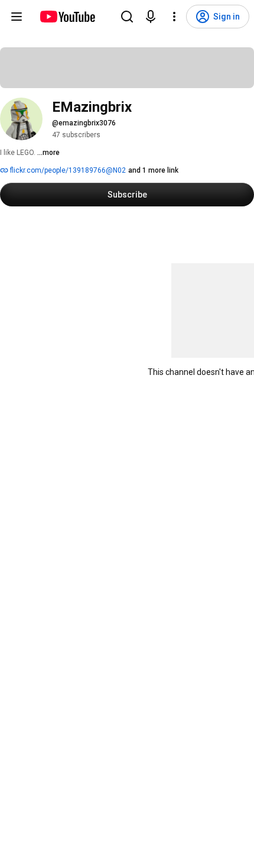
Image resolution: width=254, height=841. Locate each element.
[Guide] (16, 16)
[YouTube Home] (67, 16)
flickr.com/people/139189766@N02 (67, 170)
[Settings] (174, 16)
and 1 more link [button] (153, 170)
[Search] (127, 16)
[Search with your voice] (150, 16)
